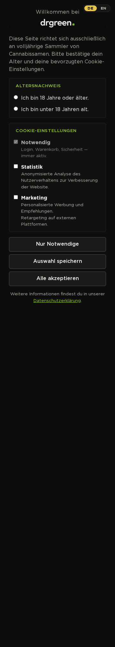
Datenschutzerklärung (57, 300)
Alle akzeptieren (57, 278)
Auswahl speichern (57, 261)
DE (90, 8)
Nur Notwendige (57, 244)
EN (103, 8)
